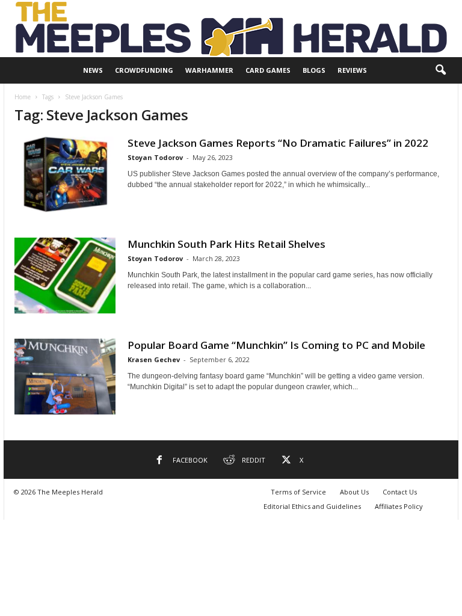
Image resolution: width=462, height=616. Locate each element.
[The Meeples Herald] (231, 28)
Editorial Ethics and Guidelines (312, 506)
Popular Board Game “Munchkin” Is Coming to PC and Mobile (276, 345)
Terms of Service (298, 491)
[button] (440, 70)
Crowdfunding (144, 70)
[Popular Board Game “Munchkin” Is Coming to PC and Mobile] (65, 376)
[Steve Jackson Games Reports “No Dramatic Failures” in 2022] (65, 174)
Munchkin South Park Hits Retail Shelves (226, 244)
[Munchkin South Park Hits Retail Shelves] (65, 275)
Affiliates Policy (399, 506)
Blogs (314, 70)
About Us (354, 491)
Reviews (352, 70)
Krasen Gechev (154, 359)
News (93, 70)
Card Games (268, 70)
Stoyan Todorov (155, 157)
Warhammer (209, 70)
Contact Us (400, 491)
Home (22, 97)
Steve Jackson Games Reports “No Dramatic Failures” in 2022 (278, 143)
